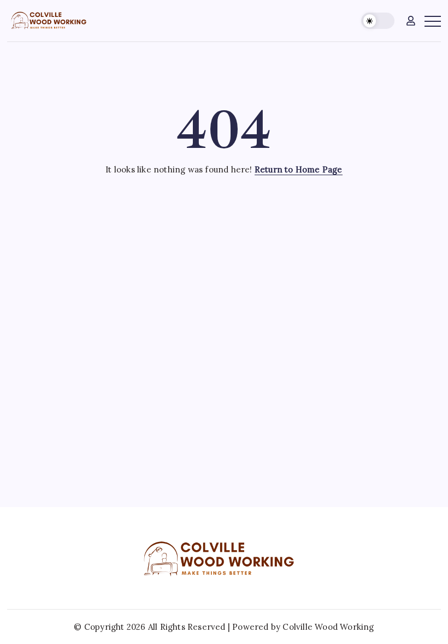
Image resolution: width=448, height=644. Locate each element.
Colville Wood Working (328, 627)
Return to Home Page (299, 169)
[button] (377, 21)
